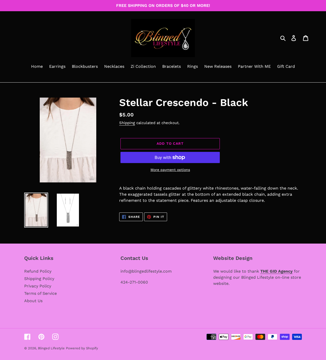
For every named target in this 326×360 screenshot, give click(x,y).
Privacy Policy (37, 286)
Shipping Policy (39, 278)
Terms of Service (40, 293)
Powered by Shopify (82, 348)
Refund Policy (37, 271)
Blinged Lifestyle (51, 348)
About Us (33, 300)
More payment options (170, 170)
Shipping (127, 123)
